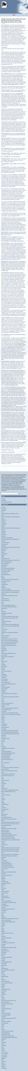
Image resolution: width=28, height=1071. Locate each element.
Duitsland (3, 664)
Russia (2, 929)
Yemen (2, 1063)
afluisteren (3, 510)
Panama (3, 879)
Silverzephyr (4, 952)
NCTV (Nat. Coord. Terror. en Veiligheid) (10, 854)
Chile (2, 601)
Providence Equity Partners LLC (8, 908)
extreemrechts (4, 688)
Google (2, 720)
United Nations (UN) (5, 1034)
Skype (2, 955)
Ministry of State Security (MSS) (8, 838)
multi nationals (4, 844)
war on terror (4, 1055)
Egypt (2, 672)
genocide (3, 717)
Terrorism (3, 1006)
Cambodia (3, 582)
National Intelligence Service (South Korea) (10, 847)
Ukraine (3, 1029)
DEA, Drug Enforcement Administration (9, 642)
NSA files (3, 498)
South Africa (4, 963)
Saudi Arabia (4, 941)
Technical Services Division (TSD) (8, 1000)
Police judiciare (4, 892)
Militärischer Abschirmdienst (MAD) (8, 828)
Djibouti (3, 658)
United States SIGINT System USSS (9, 1037)
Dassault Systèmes (5, 635)
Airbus (2, 515)
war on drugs (4, 1051)
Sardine (3, 939)
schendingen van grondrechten (8, 942)
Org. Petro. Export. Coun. (6, 875)
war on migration (5, 1053)
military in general (5, 830)
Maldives (3, 810)
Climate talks (4, 608)
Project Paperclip (5, 905)
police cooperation (5, 891)
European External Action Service (8, 683)
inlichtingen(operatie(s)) (6, 754)
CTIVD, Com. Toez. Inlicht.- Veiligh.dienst (10, 626)
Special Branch (4, 968)
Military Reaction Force (6, 833)
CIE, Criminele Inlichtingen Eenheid (9, 606)
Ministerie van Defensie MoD (7, 836)
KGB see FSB (4, 788)
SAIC (2, 934)
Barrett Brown (4, 553)
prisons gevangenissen (6, 900)
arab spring (3, 534)
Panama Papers (4, 881)
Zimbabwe (3, 1064)
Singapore (3, 953)
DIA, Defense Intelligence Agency (8, 653)
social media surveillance (6, 957)
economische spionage (6, 671)
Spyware (3, 971)
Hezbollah (3, 735)
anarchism (3, 524)
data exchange (4, 637)
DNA (2, 659)
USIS (2, 1040)
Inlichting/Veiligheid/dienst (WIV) (8, 752)
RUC (2, 926)
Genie (2, 716)
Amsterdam (3, 523)
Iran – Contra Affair (5, 762)
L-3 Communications (5, 794)
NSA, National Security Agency (7, 867)
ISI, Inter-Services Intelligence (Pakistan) (10, 767)
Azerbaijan (3, 545)
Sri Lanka (3, 974)
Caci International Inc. (6, 581)
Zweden (3, 1066)
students (3, 986)
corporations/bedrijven (6, 621)
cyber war (3, 630)
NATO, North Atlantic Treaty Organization (10, 851)
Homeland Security (5, 738)
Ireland (2, 765)
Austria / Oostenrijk (5, 542)
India (2, 744)
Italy (2, 777)
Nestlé (2, 859)
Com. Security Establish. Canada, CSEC (10, 616)
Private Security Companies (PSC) (8, 902)
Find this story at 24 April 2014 (7, 452)
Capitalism (3, 587)
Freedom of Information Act (7, 703)
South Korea (4, 965)
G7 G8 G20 (3, 711)
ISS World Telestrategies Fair (7, 775)
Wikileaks (3, 1058)
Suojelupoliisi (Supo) (5, 989)
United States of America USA (7, 1035)
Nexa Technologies (5, 862)
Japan (2, 778)
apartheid (3, 532)
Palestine (3, 878)
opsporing (3, 873)
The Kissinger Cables (6, 1014)
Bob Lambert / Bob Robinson (7, 569)
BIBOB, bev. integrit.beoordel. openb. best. (10, 560)
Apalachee (3, 531)
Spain (2, 966)
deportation (3, 648)
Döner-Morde (4, 661)
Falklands (3, 691)
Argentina (3, 536)
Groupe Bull (3, 725)
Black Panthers (4, 564)
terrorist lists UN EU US (6, 1008)
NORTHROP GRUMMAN (6, 863)
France (2, 699)
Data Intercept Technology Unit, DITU (9, 638)
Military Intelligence (5, 831)
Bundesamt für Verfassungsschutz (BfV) (9, 579)
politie (2, 894)
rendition (3, 924)
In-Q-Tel (3, 741)
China (2, 603)
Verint (2, 1047)
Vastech (3, 1043)
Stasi (2, 977)
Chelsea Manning (5, 598)
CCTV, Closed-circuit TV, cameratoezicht (10, 592)
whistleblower (4, 1056)
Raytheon (3, 916)
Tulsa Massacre (4, 1023)
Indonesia (3, 746)
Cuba (2, 627)
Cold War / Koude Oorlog (6, 613)
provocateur (4, 910)
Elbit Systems (4, 675)
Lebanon (3, 799)
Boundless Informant (5, 574)
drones (2, 662)
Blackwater (3, 566)
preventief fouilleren (5, 897)
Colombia (3, 614)
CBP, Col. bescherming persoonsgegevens (10, 590)
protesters (3, 907)
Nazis (2, 852)
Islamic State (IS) (5, 769)
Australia (3, 540)
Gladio (2, 719)
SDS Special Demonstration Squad (8, 947)
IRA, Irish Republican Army (7, 759)
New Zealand (4, 860)
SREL (2, 973)
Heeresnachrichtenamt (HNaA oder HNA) (10, 733)
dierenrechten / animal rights (7, 656)
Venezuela (3, 1045)
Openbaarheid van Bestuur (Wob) (8, 871)
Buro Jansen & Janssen (6, 482)
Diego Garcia (4, 654)
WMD (2, 1060)
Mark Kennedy (4, 814)
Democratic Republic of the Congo (8, 645)
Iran (2, 761)
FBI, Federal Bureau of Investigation (9, 693)
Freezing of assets (5, 704)
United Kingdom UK (5, 1032)
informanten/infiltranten (6, 751)
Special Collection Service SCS (8, 969)
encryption (3, 677)
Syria (2, 995)
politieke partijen (4, 896)
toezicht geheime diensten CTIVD (8, 1018)
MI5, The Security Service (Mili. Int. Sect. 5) (10, 822)
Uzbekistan (3, 1042)
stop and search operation (7, 982)
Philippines (3, 888)
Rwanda (3, 931)
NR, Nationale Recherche (6, 865)
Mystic (2, 846)
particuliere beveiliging (6, 883)
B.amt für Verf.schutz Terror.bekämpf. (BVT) (10, 547)
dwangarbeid (4, 666)
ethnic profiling (4, 680)
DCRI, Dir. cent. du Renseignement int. (9, 640)
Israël (2, 772)
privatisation (4, 904)
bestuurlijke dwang (5, 558)
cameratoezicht (4, 584)
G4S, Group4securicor (6, 709)
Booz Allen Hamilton (5, 571)
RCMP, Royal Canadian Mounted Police (9, 918)
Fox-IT (2, 698)
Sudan (2, 987)
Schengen (3, 944)
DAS (2, 634)
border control (4, 573)
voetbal (2, 1050)
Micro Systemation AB (6, 825)
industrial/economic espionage (7, 748)
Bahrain (3, 552)
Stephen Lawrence (5, 981)
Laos (2, 796)
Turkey (2, 1026)
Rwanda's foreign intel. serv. (7, 933)
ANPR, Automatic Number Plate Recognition (10, 527)
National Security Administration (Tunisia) (10, 849)
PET (2, 886)
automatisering (4, 544)
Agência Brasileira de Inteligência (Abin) (9, 513)
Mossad (3, 842)
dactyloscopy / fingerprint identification (9, 632)
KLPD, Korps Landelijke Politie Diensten (9, 789)
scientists (3, 945)
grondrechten (4, 724)
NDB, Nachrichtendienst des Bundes (9, 855)
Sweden (3, 992)
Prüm (2, 913)
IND (2, 743)
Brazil (2, 576)
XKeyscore (3, 1061)
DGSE (2, 651)
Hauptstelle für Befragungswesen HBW (9, 730)
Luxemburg (3, 807)
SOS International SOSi (6, 961)
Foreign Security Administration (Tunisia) (10, 696)
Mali (2, 812)
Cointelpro (3, 611)
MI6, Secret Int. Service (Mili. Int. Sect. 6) (10, 823)
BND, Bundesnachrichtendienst (8, 568)
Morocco (3, 841)
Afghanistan (3, 508)
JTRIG (2, 785)
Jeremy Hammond (5, 780)
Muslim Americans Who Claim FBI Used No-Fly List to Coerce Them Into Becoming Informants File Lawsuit (13, 20)
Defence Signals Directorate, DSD (8, 643)
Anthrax (3, 529)
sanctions (3, 936)
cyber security (4, 629)
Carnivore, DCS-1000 (6, 589)
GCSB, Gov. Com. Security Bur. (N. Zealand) (11, 714)
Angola (2, 526)
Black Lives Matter (5, 563)
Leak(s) (3, 798)
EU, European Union (5, 682)
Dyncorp (3, 667)
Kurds (2, 793)
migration (3, 826)
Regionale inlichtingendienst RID (8, 921)
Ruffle (2, 928)
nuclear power (4, 868)
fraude (2, 701)
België (2, 556)
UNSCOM (3, 1039)
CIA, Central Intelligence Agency (8, 605)
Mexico (2, 820)
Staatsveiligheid (4, 976)
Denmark (3, 646)
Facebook (3, 690)
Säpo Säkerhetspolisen (6, 937)
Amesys (3, 521)
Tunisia (2, 1024)
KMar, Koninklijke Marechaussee (8, 791)
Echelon (3, 669)
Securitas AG (4, 949)
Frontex (3, 706)
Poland (2, 889)
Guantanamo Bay (5, 727)
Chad (2, 597)
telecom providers (5, 1002)
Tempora (3, 1005)
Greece (3, 722)
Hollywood (3, 736)
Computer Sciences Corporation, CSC (9, 617)
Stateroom (3, 979)
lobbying (3, 802)
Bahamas (3, 550)
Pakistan (3, 876)
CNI (2, 609)
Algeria (2, 518)
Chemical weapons (5, 600)
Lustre (2, 806)
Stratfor (3, 984)
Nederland (3, 857)
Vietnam (3, 1048)
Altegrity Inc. (4, 519)
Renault (3, 923)
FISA (2, 695)
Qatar (2, 915)
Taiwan (2, 997)
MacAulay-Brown (5, 809)
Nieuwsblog (3, 500)
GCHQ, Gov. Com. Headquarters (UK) (9, 712)
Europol (3, 685)
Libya (2, 801)
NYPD (2, 870)
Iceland (2, 740)
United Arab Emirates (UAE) (7, 1031)
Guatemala (3, 728)
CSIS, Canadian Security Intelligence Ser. (10, 624)
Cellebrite (3, 593)
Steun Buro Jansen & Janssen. (8, 486)
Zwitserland (3, 1068)
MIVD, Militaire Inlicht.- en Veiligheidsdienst (10, 839)
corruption (3, 622)
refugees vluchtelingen (6, 920)
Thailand (3, 1010)
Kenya (2, 786)
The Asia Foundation (5, 1013)
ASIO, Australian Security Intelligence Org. (10, 539)
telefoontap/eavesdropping (7, 1003)
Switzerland (3, 994)
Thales (2, 1011)
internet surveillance (5, 756)
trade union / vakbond (6, 1021)
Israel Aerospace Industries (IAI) (8, 773)
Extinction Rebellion (5, 687)
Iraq (2, 764)
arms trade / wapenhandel (7, 537)
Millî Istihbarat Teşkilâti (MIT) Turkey (9, 834)
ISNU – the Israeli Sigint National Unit (9, 770)
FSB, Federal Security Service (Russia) (9, 708)
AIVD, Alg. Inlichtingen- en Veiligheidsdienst (10, 516)
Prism (2, 899)
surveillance (3, 990)
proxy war (3, 912)
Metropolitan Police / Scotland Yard (8, 818)
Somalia (3, 960)
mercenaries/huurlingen (6, 817)
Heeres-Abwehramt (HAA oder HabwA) (9, 732)
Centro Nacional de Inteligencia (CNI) (9, 595)
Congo (2, 619)
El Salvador (3, 674)
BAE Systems (4, 548)
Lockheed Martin (5, 804)
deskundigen (4, 650)
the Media (3, 1016)
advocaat (3, 507)
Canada (3, 585)
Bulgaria (3, 577)
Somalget (3, 958)
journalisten (3, 783)
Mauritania (3, 815)
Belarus (3, 555)
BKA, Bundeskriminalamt (6, 561)
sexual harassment (5, 950)
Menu (14, 14)
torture (2, 1019)
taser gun (3, 998)
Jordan (2, 781)
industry (3, 749)
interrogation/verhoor (5, 757)
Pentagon (3, 884)
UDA (2, 1027)
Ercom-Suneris (4, 679)
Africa (2, 511)
